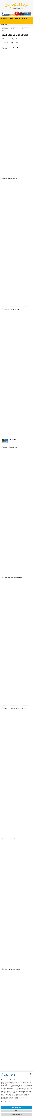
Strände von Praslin (15, 48)
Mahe (11, 18)
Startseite (4, 18)
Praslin (17, 18)
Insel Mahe (13, 439)
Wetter (3, 22)
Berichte (18, 22)
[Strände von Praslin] (5, 110)
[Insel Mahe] (5, 441)
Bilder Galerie (27, 22)
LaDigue (24, 18)
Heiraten (10, 22)
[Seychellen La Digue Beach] (11, 39)
